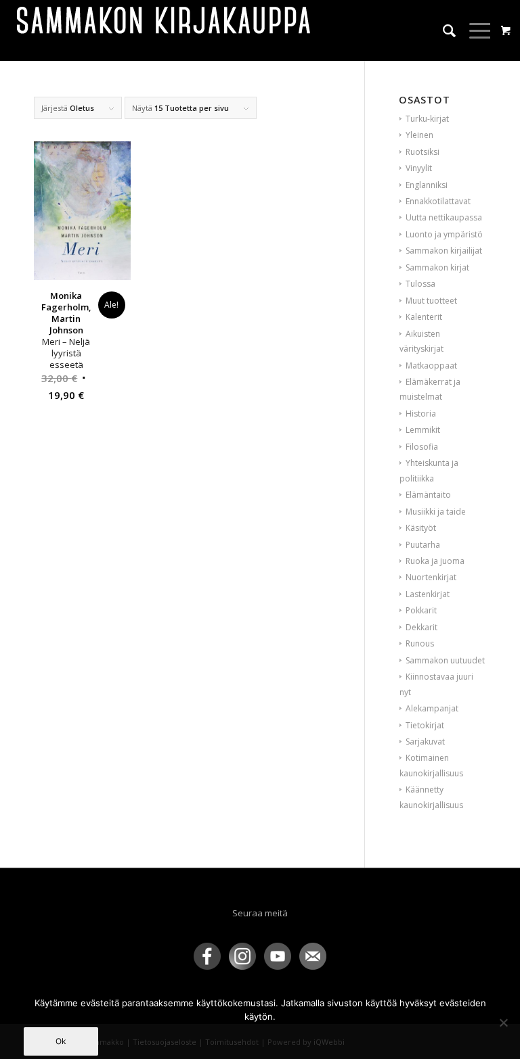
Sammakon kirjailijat (444, 250)
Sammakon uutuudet (445, 660)
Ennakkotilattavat (438, 201)
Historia (421, 413)
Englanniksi (427, 185)
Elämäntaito (428, 494)
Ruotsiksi (422, 152)
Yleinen (419, 135)
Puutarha (423, 544)
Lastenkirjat (428, 594)
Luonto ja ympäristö (444, 234)
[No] (503, 1022)
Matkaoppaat (431, 365)
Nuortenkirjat (431, 577)
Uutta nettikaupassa (444, 217)
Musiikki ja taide (436, 511)
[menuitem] (442, 30)
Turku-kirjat (427, 118)
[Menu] (474, 30)
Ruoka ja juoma (435, 561)
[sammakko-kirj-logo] (164, 30)
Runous (420, 643)
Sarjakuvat (425, 741)
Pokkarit (421, 610)
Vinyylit (419, 168)
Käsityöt (421, 528)
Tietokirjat (425, 725)
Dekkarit (421, 627)
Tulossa (420, 283)
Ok (61, 1041)
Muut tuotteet (431, 300)
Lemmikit (423, 430)
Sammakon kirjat (437, 267)
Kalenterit (424, 317)
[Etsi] (442, 30)
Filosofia (422, 446)
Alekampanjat (432, 708)
